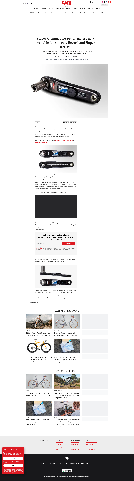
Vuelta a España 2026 (62, 12)
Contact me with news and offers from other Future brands (13, 462)
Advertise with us (53, 465)
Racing (44, 8)
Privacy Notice (39, 248)
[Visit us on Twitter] (104, 2)
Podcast (90, 8)
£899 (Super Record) (41, 142)
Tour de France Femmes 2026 (96, 12)
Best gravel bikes (75, 444)
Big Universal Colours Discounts (45, 12)
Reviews (51, 8)
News (37, 8)
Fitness (68, 8)
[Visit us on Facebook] (106, 2)
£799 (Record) (68, 140)
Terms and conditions (69, 463)
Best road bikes (75, 442)
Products (66, 35)
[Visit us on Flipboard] (110, 2)
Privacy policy (80, 463)
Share (38, 122)
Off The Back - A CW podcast (78, 12)
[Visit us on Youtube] (108, 2)
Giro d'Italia (58, 444)
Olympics (58, 449)
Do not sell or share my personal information (72, 465)
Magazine (82, 8)
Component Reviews (91, 447)
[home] (34, 8)
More (97, 8)
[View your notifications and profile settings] (31, 3)
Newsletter (74, 122)
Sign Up (13, 465)
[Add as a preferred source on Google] (67, 470)
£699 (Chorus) (59, 140)
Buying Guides (60, 8)
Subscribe (104, 4)
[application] (56, 206)
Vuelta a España (60, 447)
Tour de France (59, 442)
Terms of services (53, 247)
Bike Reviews (89, 444)
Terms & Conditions (12, 471)
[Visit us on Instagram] (102, 2)
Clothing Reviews (90, 449)
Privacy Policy (18, 470)
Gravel (75, 8)
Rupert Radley (59, 56)
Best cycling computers (76, 449)
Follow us (67, 122)
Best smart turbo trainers (77, 447)
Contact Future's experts (54, 463)
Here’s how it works (84, 59)
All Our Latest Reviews (91, 442)
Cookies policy (89, 463)
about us (43, 463)
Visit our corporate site (84, 476)
